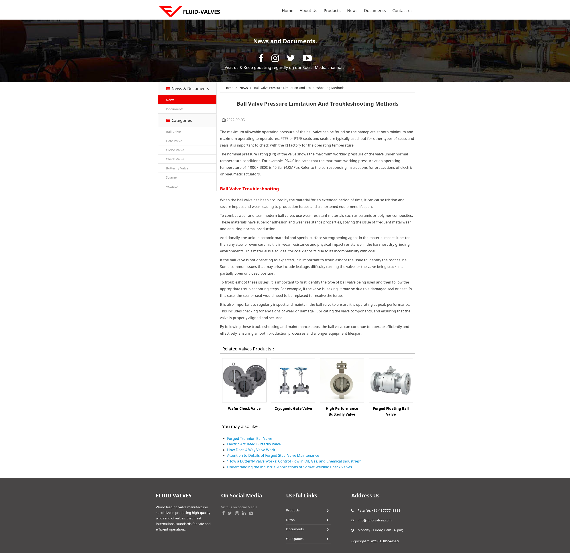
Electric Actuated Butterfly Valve (254, 444)
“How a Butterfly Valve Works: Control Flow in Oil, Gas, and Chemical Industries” (294, 461)
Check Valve (175, 159)
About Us (308, 10)
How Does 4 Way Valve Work (251, 449)
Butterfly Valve (177, 168)
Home (287, 10)
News (352, 10)
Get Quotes (294, 538)
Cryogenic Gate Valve (293, 408)
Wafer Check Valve (244, 408)
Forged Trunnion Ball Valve (249, 438)
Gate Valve (174, 141)
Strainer (172, 177)
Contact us (402, 10)
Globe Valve (175, 150)
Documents (375, 10)
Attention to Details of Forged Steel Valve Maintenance (273, 455)
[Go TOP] (564, 536)
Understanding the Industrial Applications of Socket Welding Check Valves (289, 467)
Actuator (172, 186)
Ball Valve (173, 131)
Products (332, 10)
